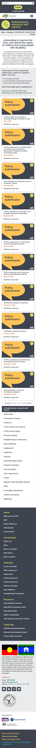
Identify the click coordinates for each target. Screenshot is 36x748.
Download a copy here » (11, 124)
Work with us (8, 553)
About (6, 512)
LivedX (6, 478)
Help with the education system (15, 607)
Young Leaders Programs (13, 636)
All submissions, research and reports (16, 409)
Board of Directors (10, 524)
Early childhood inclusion (13, 603)
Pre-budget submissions (13, 490)
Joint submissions (11, 473)
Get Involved (10, 537)
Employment (9, 448)
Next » (30, 403)
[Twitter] (9, 689)
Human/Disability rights (13, 461)
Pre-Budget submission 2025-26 (15, 331)
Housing (7, 457)
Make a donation (9, 557)
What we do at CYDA (11, 516)
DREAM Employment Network (14, 628)
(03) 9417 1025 (16, 91)
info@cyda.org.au (7, 93)
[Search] (32, 3)
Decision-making (10, 435)
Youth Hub (9, 625)
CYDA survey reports (12, 431)
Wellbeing (8, 499)
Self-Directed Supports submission (16, 303)
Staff (5, 520)
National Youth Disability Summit (17, 482)
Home (3, 32)
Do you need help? (10, 566)
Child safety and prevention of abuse (17, 618)
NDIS (6, 486)
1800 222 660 (11, 680)
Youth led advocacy (11, 578)
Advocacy (10, 32)
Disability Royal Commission (15, 440)
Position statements (11, 582)
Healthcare (8, 452)
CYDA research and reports (14, 427)
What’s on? (8, 541)
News (6, 545)
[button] (31, 16)
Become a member (10, 549)
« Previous (7, 403)
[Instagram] (14, 689)
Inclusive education (11, 465)
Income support (10, 469)
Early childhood (10, 444)
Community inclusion (12, 418)
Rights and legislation (11, 615)
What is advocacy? (10, 570)
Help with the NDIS (10, 611)
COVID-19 (7, 423)
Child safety (8, 414)
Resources (9, 599)
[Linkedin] (19, 689)
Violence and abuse (11, 495)
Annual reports (9, 531)
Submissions (8, 574)
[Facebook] (4, 689)
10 (26, 403)
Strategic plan (8, 528)
